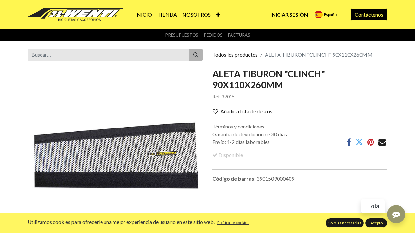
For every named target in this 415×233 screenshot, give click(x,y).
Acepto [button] (376, 222)
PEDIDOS (213, 35)
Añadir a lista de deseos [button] (246, 111)
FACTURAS (239, 35)
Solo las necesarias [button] (344, 222)
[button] (218, 14)
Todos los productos (235, 54)
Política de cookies (233, 222)
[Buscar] (196, 55)
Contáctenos (369, 14)
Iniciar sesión (289, 14)
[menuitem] (144, 14)
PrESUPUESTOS (181, 35)
